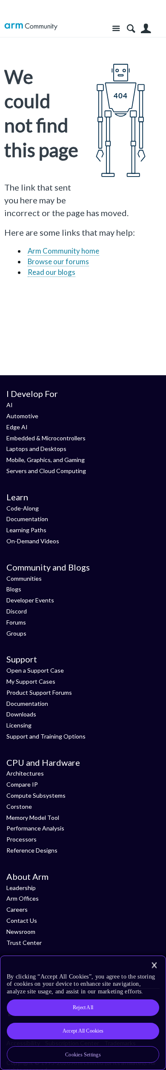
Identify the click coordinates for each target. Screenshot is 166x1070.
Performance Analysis (35, 828)
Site (116, 28)
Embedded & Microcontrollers (46, 438)
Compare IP (22, 784)
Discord (16, 611)
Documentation (27, 518)
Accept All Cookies (83, 1031)
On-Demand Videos (32, 541)
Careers (17, 909)
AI (9, 404)
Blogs (13, 589)
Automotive (22, 415)
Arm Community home (63, 250)
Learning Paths (26, 530)
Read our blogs (51, 272)
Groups (16, 633)
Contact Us (21, 920)
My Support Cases (30, 681)
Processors (21, 839)
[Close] (154, 965)
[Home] (30, 26)
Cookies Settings (83, 1055)
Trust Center (24, 942)
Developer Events (30, 600)
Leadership (21, 887)
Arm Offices (22, 898)
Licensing (18, 725)
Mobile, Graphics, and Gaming (45, 459)
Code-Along (22, 508)
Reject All (83, 1007)
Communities (24, 578)
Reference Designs (31, 850)
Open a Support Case (35, 670)
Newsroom (20, 931)
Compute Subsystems (36, 795)
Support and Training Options (46, 736)
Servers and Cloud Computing (46, 470)
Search (130, 28)
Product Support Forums (39, 692)
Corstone (19, 806)
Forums (16, 622)
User (145, 28)
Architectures (25, 773)
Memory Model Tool (32, 817)
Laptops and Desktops (36, 448)
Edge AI (17, 427)
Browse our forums (58, 261)
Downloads (21, 714)
